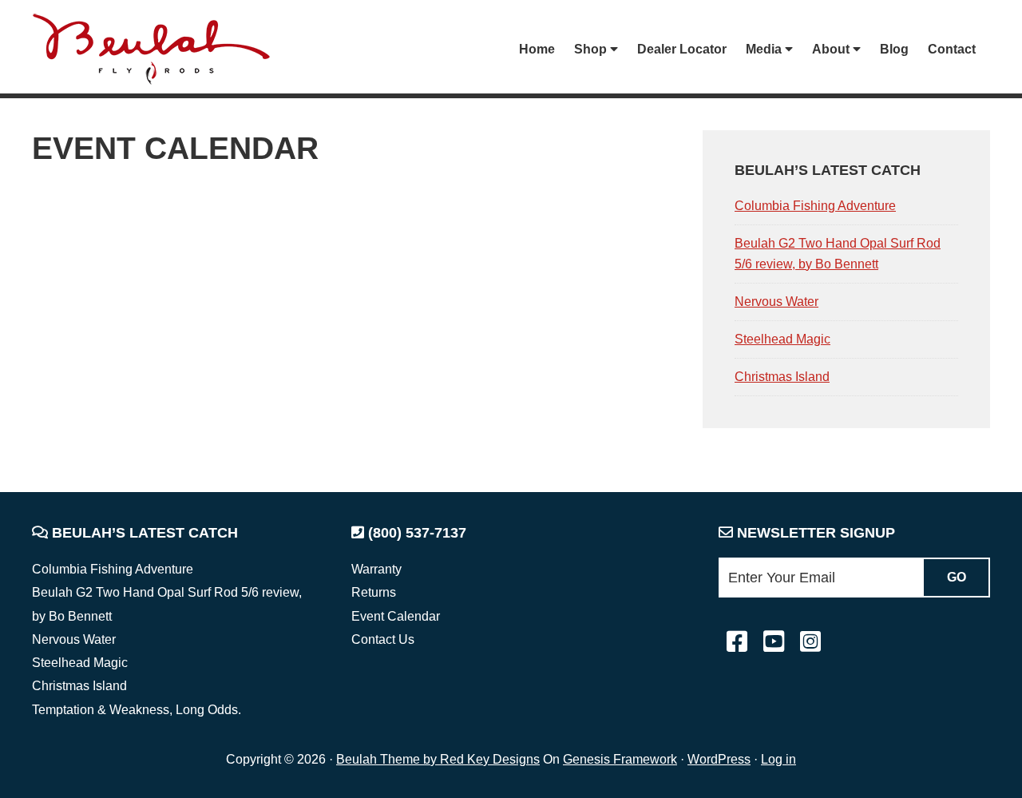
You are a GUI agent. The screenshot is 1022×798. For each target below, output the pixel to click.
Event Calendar (395, 616)
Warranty (376, 569)
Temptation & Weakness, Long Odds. (136, 710)
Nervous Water (776, 301)
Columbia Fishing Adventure (815, 205)
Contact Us (382, 639)
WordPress (719, 759)
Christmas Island (782, 376)
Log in (778, 759)
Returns (373, 592)
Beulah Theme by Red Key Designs (438, 759)
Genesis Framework (620, 759)
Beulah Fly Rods (159, 49)
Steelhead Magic (782, 339)
